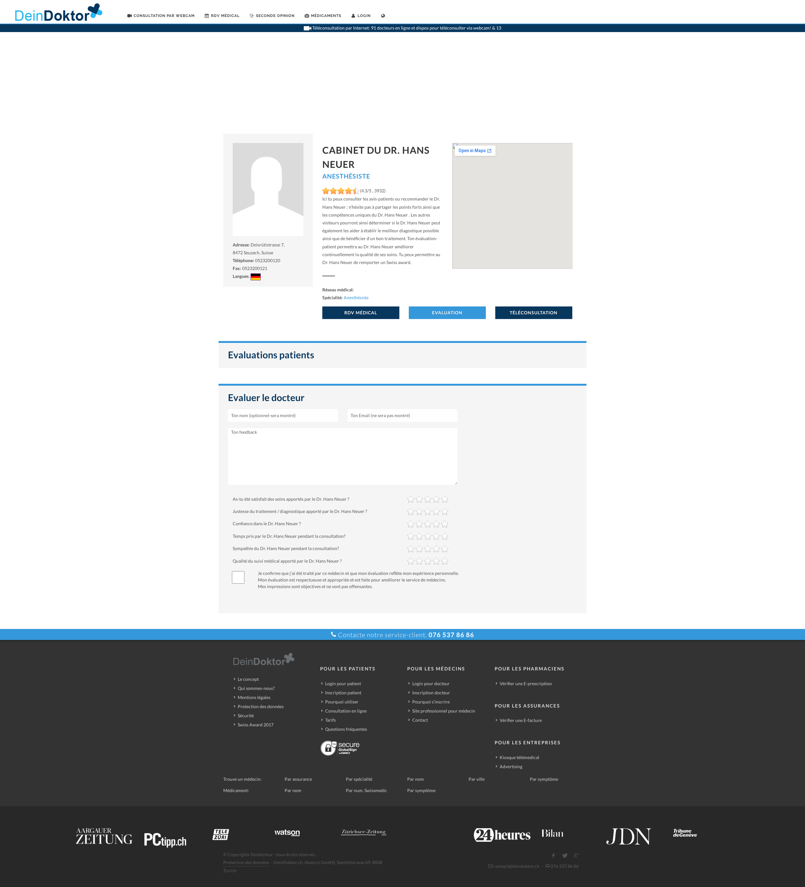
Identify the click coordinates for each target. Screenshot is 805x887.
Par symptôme (544, 779)
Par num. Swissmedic (366, 790)
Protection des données (261, 706)
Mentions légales (254, 697)
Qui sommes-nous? (256, 688)
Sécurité (246, 715)
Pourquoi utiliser (341, 701)
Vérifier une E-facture (521, 720)
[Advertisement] (402, 86)
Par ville (477, 779)
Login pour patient (343, 683)
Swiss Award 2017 (256, 724)
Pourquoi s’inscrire (431, 701)
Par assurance (298, 779)
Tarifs (330, 720)
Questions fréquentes (346, 729)
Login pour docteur (431, 683)
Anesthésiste (346, 176)
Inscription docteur (431, 692)
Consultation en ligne (346, 710)
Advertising (511, 766)
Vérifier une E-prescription (526, 683)
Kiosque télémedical (519, 757)
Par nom (415, 779)
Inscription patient (343, 692)
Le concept (248, 679)
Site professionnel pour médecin (443, 710)
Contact (420, 720)
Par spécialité (359, 779)
